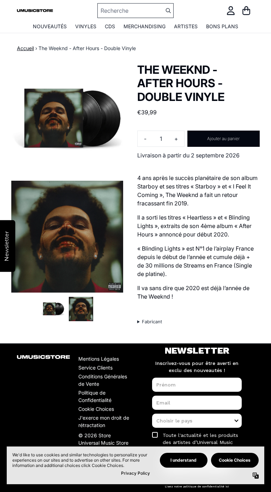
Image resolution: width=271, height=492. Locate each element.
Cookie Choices (96, 409)
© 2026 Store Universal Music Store (103, 439)
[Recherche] (168, 10)
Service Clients (95, 368)
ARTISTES (186, 26)
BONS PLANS (222, 26)
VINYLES (85, 26)
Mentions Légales (98, 359)
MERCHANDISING (144, 26)
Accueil (25, 48)
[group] (52, 309)
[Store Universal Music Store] (35, 10)
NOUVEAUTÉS (50, 26)
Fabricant (152, 321)
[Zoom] (67, 119)
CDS (110, 26)
